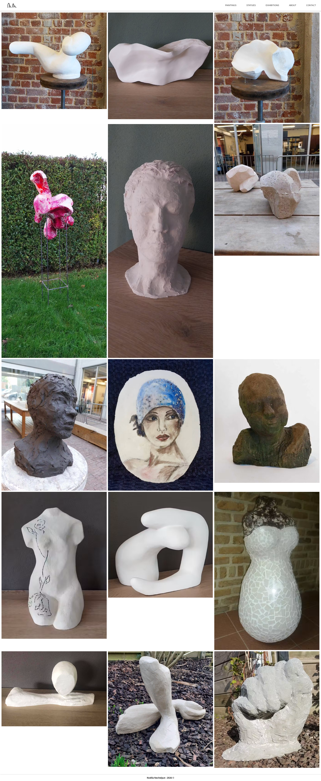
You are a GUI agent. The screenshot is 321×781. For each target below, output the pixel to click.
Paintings (230, 5)
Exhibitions (272, 5)
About (292, 5)
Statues (251, 5)
